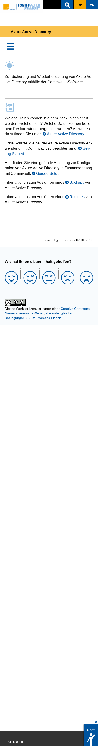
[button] (67, 4)
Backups (76, 182)
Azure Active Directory (65, 134)
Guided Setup (47, 173)
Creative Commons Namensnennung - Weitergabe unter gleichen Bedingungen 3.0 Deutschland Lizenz (47, 313)
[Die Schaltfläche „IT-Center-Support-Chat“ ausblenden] (96, 722)
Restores (77, 197)
